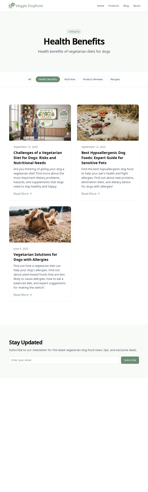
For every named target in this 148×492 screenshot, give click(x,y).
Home (100, 5)
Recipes (115, 79)
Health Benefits (48, 79)
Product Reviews (93, 79)
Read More (21, 194)
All (29, 79)
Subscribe (130, 360)
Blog (126, 5)
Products (113, 5)
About (136, 5)
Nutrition (69, 79)
